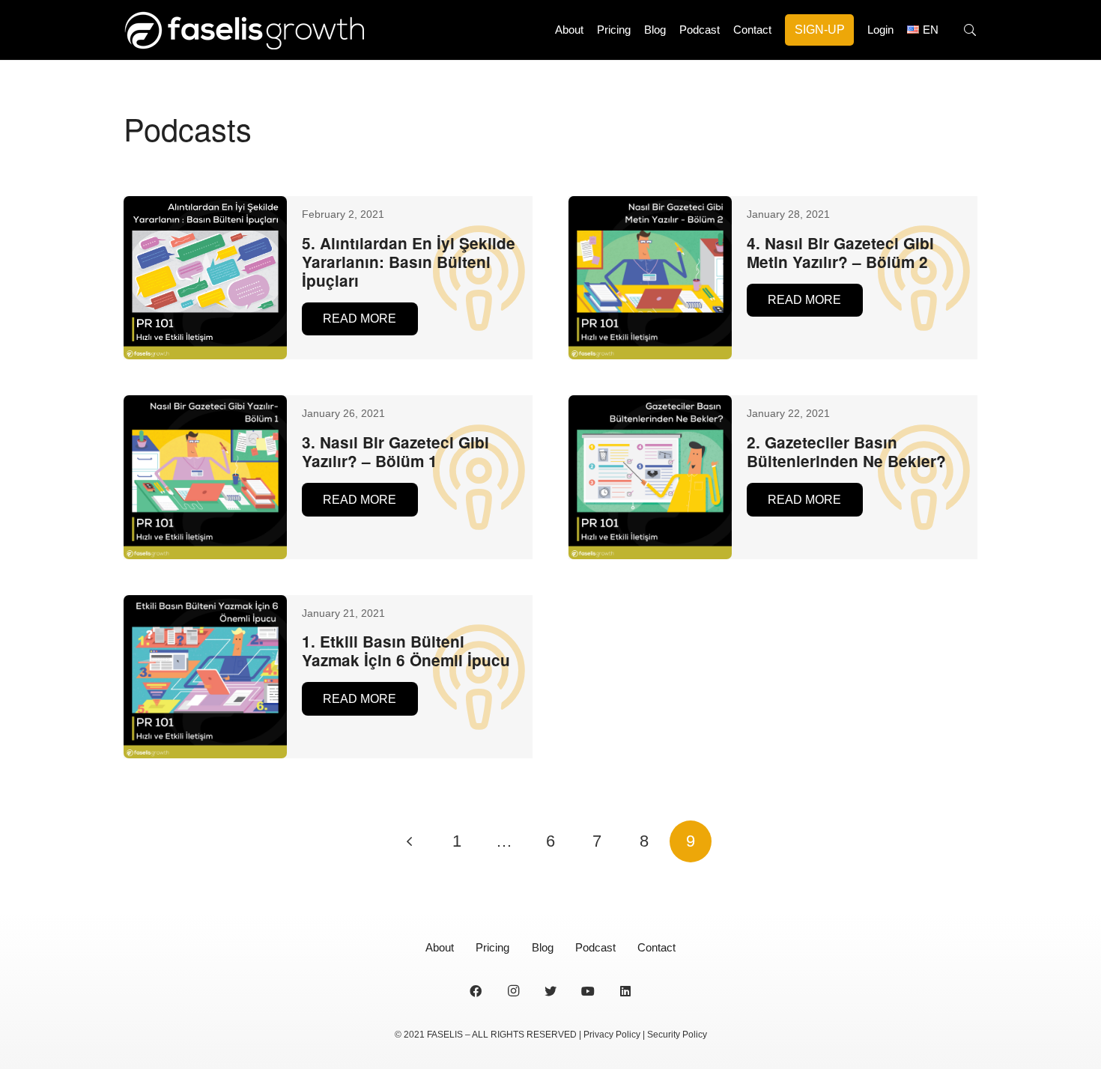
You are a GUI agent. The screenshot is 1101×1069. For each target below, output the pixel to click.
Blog (542, 947)
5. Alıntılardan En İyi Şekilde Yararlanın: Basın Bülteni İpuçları (408, 261)
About (439, 947)
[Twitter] (550, 991)
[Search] (970, 30)
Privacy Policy (611, 1034)
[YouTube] (588, 991)
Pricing (492, 947)
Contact (656, 947)
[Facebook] (476, 991)
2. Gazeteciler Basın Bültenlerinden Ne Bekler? (846, 451)
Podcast (595, 947)
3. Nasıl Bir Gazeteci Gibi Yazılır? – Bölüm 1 (395, 451)
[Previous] (410, 841)
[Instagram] (513, 991)
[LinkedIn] (625, 991)
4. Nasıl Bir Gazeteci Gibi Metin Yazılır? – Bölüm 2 (840, 252)
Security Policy (677, 1034)
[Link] (244, 29)
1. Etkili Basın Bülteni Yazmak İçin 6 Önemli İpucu (406, 650)
